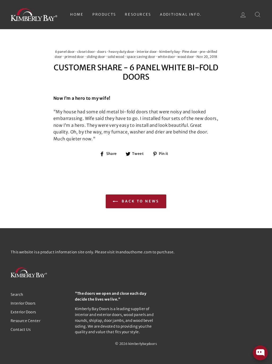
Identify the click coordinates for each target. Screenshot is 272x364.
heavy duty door (121, 52)
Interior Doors (23, 303)
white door (166, 57)
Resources (138, 14)
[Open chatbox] (260, 352)
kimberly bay (169, 52)
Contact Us (21, 329)
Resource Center (25, 321)
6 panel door (65, 52)
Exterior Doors (23, 312)
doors (101, 52)
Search (17, 294)
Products (104, 14)
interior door (147, 52)
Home (76, 14)
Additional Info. (181, 14)
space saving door (141, 57)
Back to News (139, 201)
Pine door (189, 52)
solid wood (116, 57)
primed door (74, 57)
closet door (86, 52)
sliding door (96, 57)
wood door (185, 57)
